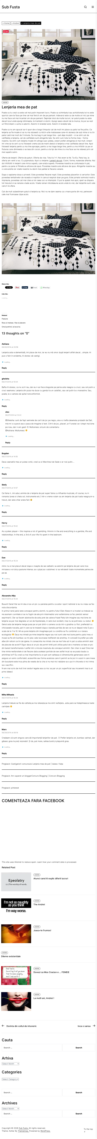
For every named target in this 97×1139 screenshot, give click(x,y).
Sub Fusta (11, 7)
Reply (4, 368)
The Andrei (39, 904)
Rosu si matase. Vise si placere (13, 323)
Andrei (5, 102)
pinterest (15, 788)
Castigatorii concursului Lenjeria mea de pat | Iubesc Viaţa (37, 764)
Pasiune (5, 319)
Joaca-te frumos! (42, 930)
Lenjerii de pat (55, 160)
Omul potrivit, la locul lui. (11, 327)
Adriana (5, 344)
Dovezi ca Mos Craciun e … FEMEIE (51, 972)
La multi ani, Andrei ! (43, 998)
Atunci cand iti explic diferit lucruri (50, 878)
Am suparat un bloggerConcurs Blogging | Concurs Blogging (38, 776)
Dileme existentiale (11, 956)
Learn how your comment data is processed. (57, 862)
